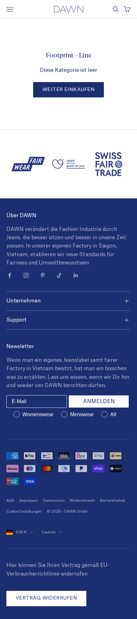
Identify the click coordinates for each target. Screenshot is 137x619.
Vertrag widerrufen (46, 598)
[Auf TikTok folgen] (59, 275)
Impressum (28, 500)
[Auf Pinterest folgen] (43, 275)
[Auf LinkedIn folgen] (76, 275)
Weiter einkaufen (68, 89)
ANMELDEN (99, 401)
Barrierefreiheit (112, 500)
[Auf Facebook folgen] (9, 275)
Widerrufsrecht (82, 500)
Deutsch (49, 532)
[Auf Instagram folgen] (26, 275)
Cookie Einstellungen (24, 511)
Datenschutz (54, 500)
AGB (10, 500)
